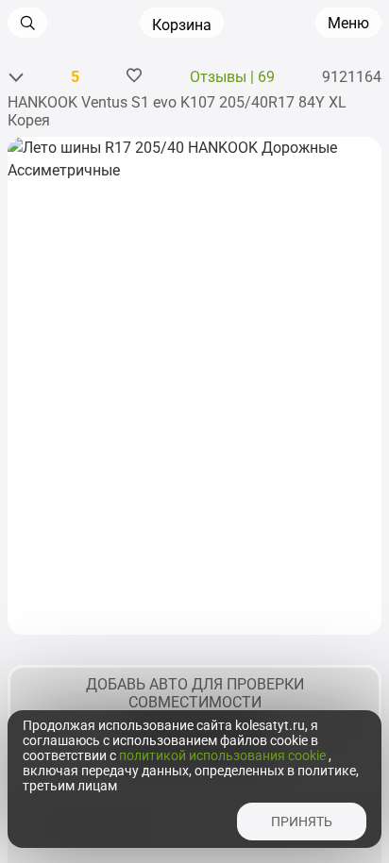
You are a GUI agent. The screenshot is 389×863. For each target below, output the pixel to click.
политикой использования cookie (224, 755)
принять (301, 821)
